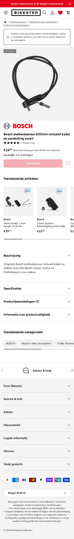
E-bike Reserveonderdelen (17, 25)
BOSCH (10, 343)
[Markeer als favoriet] (66, 163)
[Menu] (6, 13)
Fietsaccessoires (18, 22)
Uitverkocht (33, 163)
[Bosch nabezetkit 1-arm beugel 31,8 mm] (18, 201)
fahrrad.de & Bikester (21, 530)
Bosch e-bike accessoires (36, 343)
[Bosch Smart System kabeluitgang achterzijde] (52, 201)
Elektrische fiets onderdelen (43, 22)
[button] (60, 13)
